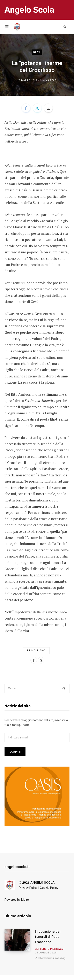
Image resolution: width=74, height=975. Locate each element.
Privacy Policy (28, 888)
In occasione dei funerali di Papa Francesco (47, 936)
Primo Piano (36, 650)
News (36, 52)
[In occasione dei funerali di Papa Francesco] (20, 944)
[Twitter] (37, 108)
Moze (25, 899)
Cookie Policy (49, 888)
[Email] (48, 108)
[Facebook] (26, 108)
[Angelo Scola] (17, 27)
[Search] (63, 27)
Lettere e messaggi (50, 948)
